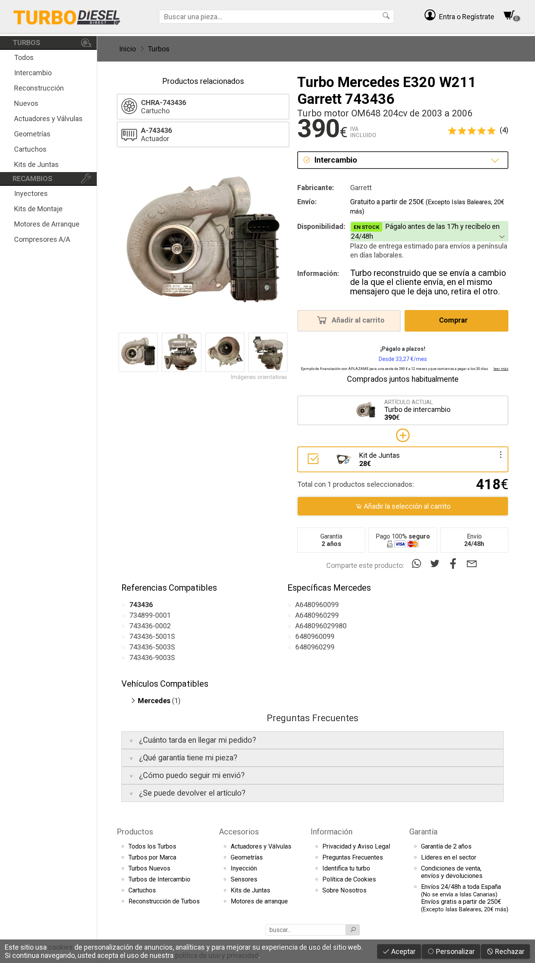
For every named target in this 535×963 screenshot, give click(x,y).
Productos (135, 831)
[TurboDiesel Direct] (66, 16)
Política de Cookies (349, 879)
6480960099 (314, 636)
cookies (60, 947)
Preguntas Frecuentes (352, 857)
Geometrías (32, 134)
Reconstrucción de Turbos (164, 901)
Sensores (244, 879)
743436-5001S (152, 636)
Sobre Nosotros (344, 890)
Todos (24, 57)
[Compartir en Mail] (472, 564)
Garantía (423, 831)
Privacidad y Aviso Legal (356, 846)
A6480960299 (317, 615)
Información (331, 831)
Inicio (127, 49)
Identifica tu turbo (346, 868)
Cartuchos (30, 149)
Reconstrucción (39, 88)
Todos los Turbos (152, 846)
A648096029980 (321, 626)
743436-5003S (152, 647)
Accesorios (239, 831)
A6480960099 (317, 604)
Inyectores (31, 193)
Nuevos (26, 103)
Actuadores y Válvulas (48, 118)
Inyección (244, 868)
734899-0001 (150, 615)
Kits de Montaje (38, 209)
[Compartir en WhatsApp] (418, 564)
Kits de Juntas (36, 164)
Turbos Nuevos (149, 868)
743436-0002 (150, 626)
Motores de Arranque (47, 224)
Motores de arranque (259, 901)
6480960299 (314, 647)
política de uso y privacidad (216, 955)
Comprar (454, 320)
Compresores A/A (42, 239)
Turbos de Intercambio (159, 879)
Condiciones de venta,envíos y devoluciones (452, 872)
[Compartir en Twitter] (436, 564)
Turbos (159, 49)
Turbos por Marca (152, 857)
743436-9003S (152, 657)
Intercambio (33, 73)
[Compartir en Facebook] (455, 564)
